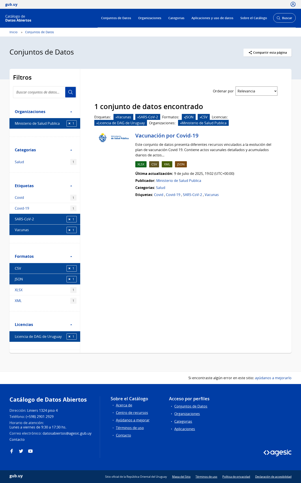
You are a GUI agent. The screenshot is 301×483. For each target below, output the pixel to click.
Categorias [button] (25, 150)
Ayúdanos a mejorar (133, 420)
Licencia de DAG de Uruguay (44, 336)
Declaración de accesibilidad (273, 477)
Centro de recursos (132, 412)
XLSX (44, 289)
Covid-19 (44, 208)
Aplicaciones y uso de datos (212, 18)
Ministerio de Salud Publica (44, 123)
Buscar (284, 19)
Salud (44, 161)
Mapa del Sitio (181, 477)
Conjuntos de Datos (116, 18)
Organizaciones (149, 18)
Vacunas (44, 229)
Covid (44, 197)
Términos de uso (130, 427)
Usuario (70, 92)
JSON (44, 279)
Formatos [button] (24, 256)
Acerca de (124, 405)
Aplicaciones (184, 428)
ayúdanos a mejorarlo (273, 377)
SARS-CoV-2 (44, 219)
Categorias (176, 18)
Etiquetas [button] (24, 185)
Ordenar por (223, 91)
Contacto (123, 435)
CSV (44, 268)
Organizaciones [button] (30, 111)
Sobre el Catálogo (253, 18)
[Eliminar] (116, 117)
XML (44, 300)
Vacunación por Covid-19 (167, 135)
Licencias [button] (24, 324)
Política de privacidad (236, 477)
